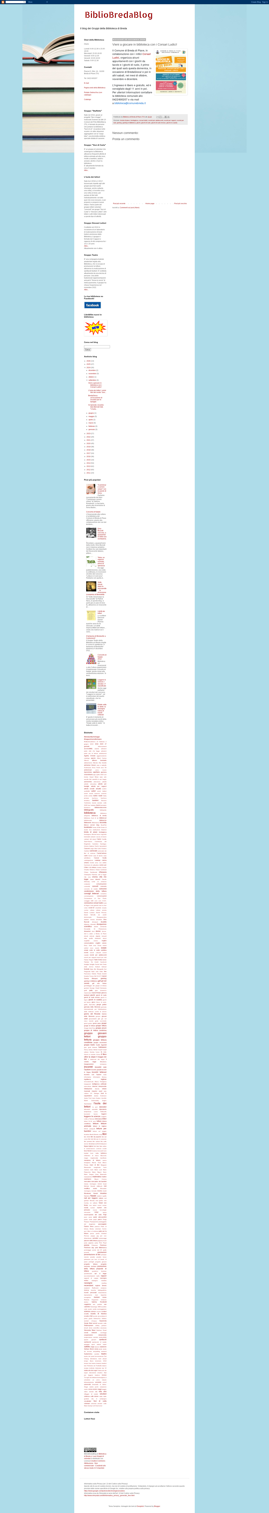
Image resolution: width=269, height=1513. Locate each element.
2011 (89, 473)
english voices (101, 943)
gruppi (104, 1023)
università (87, 1384)
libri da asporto (96, 1137)
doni (93, 931)
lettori (104, 1119)
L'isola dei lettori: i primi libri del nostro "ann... (97, 391)
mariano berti (88, 1170)
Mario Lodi (98, 1170)
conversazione (88, 896)
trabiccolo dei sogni (90, 1370)
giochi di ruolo (145, 123)
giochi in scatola (171, 123)
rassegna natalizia (99, 1280)
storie (100, 1349)
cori (92, 901)
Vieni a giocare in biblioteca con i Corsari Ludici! (95, 385)
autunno (97, 793)
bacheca (95, 798)
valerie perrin (94, 1387)
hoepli (100, 1049)
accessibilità (88, 748)
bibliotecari (102, 818)
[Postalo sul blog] (160, 117)
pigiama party (93, 1243)
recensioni (88, 1285)
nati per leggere (91, 1198)
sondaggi (103, 1332)
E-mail (86, 83)
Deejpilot (140, 1506)
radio (98, 1276)
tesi (90, 1363)
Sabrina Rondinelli (99, 1302)
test (85, 1365)
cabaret (93, 837)
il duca (98, 1054)
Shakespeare (88, 1325)
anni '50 (103, 767)
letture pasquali (89, 1128)
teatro (103, 1354)
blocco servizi (89, 825)
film (95, 969)
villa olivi (102, 1392)
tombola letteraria (95, 1368)
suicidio (96, 1354)
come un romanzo (99, 881)
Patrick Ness (89, 1226)
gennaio (92, 429)
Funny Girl (93, 976)
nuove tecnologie (100, 1210)
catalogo (97, 860)
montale (94, 1191)
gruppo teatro (89, 1045)
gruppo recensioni (100, 1042)
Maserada (103, 1174)
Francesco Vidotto (90, 974)
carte (86, 855)
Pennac (86, 1236)
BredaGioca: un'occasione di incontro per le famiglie (95, 399)
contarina (103, 893)
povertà (86, 1252)
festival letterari (100, 967)
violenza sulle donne (91, 1396)
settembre (93, 380)
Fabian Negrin (88, 960)
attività (104, 781)
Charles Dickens (89, 869)
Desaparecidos (101, 917)
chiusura (102, 872)
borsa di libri (97, 827)
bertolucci (87, 807)
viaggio (104, 1389)
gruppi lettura (101, 1026)
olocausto (87, 1212)
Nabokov (87, 1196)
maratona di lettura (92, 1160)
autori (93, 791)
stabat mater (101, 1344)
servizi (95, 1323)
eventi (86, 952)
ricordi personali (90, 1292)
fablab (104, 960)
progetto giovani (100, 1262)
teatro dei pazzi (89, 1356)
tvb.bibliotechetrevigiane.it (98, 1377)
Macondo (103, 1155)
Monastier (103, 1188)
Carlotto (86, 851)
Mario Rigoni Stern (99, 1172)
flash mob (94, 971)
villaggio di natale (91, 1394)
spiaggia (87, 1344)
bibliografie (89, 810)
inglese (103, 1079)
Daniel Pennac (101, 912)
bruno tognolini (101, 834)
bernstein (103, 805)
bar (89, 805)
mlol (105, 1186)
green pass (97, 1023)
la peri (95, 1107)
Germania (103, 988)
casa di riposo (98, 855)
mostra (99, 1191)
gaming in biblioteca (129, 123)
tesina (94, 1363)
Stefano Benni (89, 1349)
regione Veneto (101, 1285)
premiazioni (102, 1252)
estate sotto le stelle (92, 950)
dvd (85, 933)
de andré (102, 915)
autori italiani (101, 791)
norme (104, 1205)
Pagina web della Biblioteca (94, 88)
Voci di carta (99, 1401)
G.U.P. (99, 976)
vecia (90, 1389)
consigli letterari (91, 893)
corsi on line (102, 905)
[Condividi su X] (163, 117)
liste (98, 1146)
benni (98, 805)
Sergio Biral (88, 1323)
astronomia (88, 781)
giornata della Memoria (92, 1007)
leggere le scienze (92, 1116)
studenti (103, 1351)
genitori (86, 988)
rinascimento (102, 1292)
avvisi (86, 795)
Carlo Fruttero (102, 848)
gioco (93, 1002)
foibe (101, 971)
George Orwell (94, 988)
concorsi (102, 889)
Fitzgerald (87, 971)
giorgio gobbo (101, 1004)
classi (92, 879)
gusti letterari (92, 1047)
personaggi (102, 1238)
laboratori (102, 1107)
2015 (89, 460)
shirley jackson (101, 1325)
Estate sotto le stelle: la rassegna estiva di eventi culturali (102, 710)
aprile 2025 (100, 774)
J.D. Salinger (94, 1093)
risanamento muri (91, 1295)
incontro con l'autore (92, 1074)
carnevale (93, 851)
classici (97, 879)
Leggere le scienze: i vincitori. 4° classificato (102, 683)
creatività (98, 908)
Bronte (94, 834)
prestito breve (101, 1257)
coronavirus (88, 903)
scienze (93, 1311)
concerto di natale (91, 889)
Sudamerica (88, 1354)
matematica (96, 1177)
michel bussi (102, 1184)
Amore (93, 765)
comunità (87, 886)
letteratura (98, 1119)
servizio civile (102, 1323)
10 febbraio (101, 741)
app (94, 774)
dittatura (86, 924)
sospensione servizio (91, 1337)
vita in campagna (98, 1399)
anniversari (88, 770)
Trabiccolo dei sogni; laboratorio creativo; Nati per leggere (95, 1373)
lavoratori (87, 1114)
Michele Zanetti (89, 1186)
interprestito (102, 1086)
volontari (87, 1403)
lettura (99, 1121)
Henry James (88, 1049)
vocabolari (87, 1401)
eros (94, 945)
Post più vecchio (180, 204)
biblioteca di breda (99, 815)
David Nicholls (89, 915)
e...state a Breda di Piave (96, 933)
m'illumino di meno (91, 1155)
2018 (89, 450)
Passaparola (94, 1221)
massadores (88, 1177)
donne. (104, 931)
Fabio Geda (98, 960)
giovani (98, 1016)
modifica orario (90, 1188)
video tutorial (88, 1391)
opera (104, 1212)
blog (97, 825)
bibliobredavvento (100, 807)
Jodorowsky (95, 1100)
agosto (93, 758)
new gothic (99, 1200)
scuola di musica (98, 1314)
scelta (95, 1309)
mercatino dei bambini (98, 1181)
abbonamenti (102, 746)
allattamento (88, 763)
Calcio (99, 839)
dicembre (92, 370)
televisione (93, 1358)
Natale (93, 1196)
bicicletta (103, 823)
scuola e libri (88, 1316)
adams (97, 748)
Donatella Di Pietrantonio (95, 929)
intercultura (87, 1086)
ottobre (91, 377)
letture (95, 1123)
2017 (89, 453)
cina (89, 877)
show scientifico (94, 1328)
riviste (104, 1297)
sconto (99, 1311)
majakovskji (94, 1158)
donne (98, 931)
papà (95, 1219)
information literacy (100, 1077)
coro (96, 901)
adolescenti (102, 753)
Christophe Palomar (90, 874)
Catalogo (87, 99)
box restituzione (94, 830)
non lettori (93, 1205)
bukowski (87, 837)
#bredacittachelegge (92, 737)
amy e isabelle (102, 765)
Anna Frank (96, 767)
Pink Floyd (102, 1243)
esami (104, 945)
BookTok (103, 825)
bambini (95, 800)
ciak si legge (102, 874)
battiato (93, 805)
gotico (90, 1023)
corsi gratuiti (94, 905)
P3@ (104, 1214)
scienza (87, 1311)
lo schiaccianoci (89, 1148)
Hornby (92, 1052)
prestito (92, 1257)
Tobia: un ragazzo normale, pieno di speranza (101, 562)
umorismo (87, 1380)
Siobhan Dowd (101, 1330)
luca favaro (88, 1151)
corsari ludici (143, 120)
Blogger (157, 1506)
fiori (105, 969)
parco (100, 1219)
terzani (86, 1363)
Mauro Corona (100, 1179)
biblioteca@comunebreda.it (130, 103)
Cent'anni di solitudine (91, 865)
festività (86, 969)
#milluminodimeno (90, 741)
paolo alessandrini (99, 1217)
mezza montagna (90, 1184)
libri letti (90, 1139)
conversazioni (101, 896)
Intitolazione (88, 1089)
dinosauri (95, 922)
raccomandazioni (89, 1276)
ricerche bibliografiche (99, 1290)
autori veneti (88, 793)
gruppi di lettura (89, 1026)
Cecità (92, 862)
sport (93, 1344)
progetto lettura (90, 1264)
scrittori (103, 1311)
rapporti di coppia (91, 1278)
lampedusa (87, 1111)
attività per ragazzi (98, 786)
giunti (86, 1023)
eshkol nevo (88, 948)
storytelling (96, 1351)
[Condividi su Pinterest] (168, 117)
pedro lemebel (101, 1233)
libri (104, 1134)
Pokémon (103, 1245)
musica (103, 1193)
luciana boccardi (97, 1151)
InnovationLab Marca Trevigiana (95, 1081)
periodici (95, 1238)
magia (86, 1158)
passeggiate (102, 1224)
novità (86, 1207)
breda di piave (125, 120)
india (104, 1074)
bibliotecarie (88, 820)
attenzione (97, 781)
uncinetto (98, 1382)
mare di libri (94, 1165)
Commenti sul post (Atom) (129, 208)
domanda (103, 926)
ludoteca (103, 1153)
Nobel (101, 1203)
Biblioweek (87, 822)
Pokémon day (89, 1247)
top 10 (104, 1368)
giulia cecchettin (100, 1021)
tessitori (104, 1363)
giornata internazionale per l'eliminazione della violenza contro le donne (95, 1009)
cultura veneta (101, 910)
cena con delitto (100, 862)
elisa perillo (88, 938)
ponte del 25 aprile (99, 1250)
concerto (103, 886)
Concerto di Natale (93, 512)
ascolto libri (87, 779)
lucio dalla (94, 1153)
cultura (92, 910)
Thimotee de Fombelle (94, 1365)
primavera (87, 1259)
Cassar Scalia (100, 858)
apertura (96, 772)
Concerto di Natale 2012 (102, 657)
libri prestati (88, 1141)
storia (96, 1349)
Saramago (94, 1307)
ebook (86, 936)
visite (101, 1396)
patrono (97, 1226)
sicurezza (103, 1328)
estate (103, 948)
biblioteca (90, 812)
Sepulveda (102, 1321)
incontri (88, 1066)
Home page (149, 204)
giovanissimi (93, 1018)
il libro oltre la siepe (95, 1055)
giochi (138, 123)
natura (101, 1198)
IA (101, 1052)
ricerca (86, 1290)
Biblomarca (95, 822)
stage (92, 1347)
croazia (104, 908)
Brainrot (103, 830)
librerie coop (98, 1134)
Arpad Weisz (94, 777)
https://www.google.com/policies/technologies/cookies (104, 1491)
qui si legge (100, 1273)
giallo (91, 990)
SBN (99, 1307)
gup (85, 1047)
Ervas (99, 945)
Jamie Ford (87, 1098)
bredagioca (134, 120)
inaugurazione (89, 1064)
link (95, 1146)
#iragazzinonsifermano (93, 739)
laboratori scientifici (91, 1109)
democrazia (87, 917)
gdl (99, 981)
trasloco (97, 1375)
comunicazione (101, 884)
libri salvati (96, 1141)
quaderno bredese (99, 1271)
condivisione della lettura (95, 891)
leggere (103, 1114)
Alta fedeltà (102, 763)
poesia (86, 1245)
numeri (92, 1207)
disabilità (103, 922)
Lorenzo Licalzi (101, 1148)
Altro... (86, 170)
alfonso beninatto (99, 760)
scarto (90, 1309)
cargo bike (93, 848)
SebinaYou (97, 1318)
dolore (96, 926)
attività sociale (89, 788)
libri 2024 (87, 1137)
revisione (103, 1288)
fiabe (91, 969)
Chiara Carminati (101, 869)
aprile (91, 420)
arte (105, 777)
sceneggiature (101, 1309)
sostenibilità (102, 1337)
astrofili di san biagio (99, 779)
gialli (85, 990)
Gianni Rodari (96, 993)
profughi (91, 1262)
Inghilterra (87, 1079)
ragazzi (103, 1276)
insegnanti (87, 1084)
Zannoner (99, 1406)
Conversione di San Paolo (95, 898)
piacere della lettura (90, 1240)
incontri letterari (99, 1072)
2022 (89, 437)
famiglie (92, 964)
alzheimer (87, 765)
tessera (98, 1363)
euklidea (103, 950)
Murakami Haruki (91, 1193)
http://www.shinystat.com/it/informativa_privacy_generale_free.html (109, 1495)
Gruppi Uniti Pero (89, 1028)
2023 (89, 434)
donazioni (87, 931)
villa (96, 1391)
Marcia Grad (96, 1162)
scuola (86, 1314)
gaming (119, 123)
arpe (101, 777)
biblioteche (102, 820)
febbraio (92, 426)
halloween (102, 1047)
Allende (95, 763)
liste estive (103, 1146)
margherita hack (100, 1167)
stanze (97, 1347)
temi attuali (102, 1358)
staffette (87, 1347)
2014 (89, 463)
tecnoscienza (99, 1356)
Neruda (92, 1200)
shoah (86, 1328)
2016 (89, 457)
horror (97, 1052)
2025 (89, 364)
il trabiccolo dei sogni (96, 1059)
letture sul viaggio (99, 1131)
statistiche (103, 1347)
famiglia (86, 964)
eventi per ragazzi (170, 120)
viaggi (99, 1389)
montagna (87, 1191)
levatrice (86, 1134)
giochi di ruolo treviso (158, 123)
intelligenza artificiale (99, 1084)
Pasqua (86, 1221)
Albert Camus (101, 758)
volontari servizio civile (98, 1403)
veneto (94, 1389)
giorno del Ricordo (92, 1014)
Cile (85, 877)
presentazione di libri (92, 1255)
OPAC (96, 1212)
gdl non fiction (99, 983)
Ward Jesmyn (88, 1406)
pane (90, 1217)
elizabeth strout (100, 938)
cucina (86, 910)
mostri (104, 1191)
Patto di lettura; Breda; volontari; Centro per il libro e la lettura (95, 1229)
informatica (87, 1077)
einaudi (104, 936)
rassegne (88, 1283)
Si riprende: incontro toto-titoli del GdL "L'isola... (96, 407)
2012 (89, 470)
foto (105, 971)
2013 (89, 466)
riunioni (97, 1297)
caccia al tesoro (101, 837)
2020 (89, 443)
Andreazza (87, 767)
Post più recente (119, 204)
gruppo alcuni (101, 1028)
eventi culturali (95, 952)
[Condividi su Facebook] (165, 117)
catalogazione (88, 860)
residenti (87, 1288)
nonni (99, 1205)
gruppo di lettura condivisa (95, 1030)
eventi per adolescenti (155, 120)
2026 (89, 361)
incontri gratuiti (96, 1069)
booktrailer (88, 827)
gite (99, 1018)
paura (92, 1233)
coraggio (87, 901)
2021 (89, 440)
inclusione (103, 1064)
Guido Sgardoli (101, 1045)
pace (85, 1217)
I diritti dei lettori (101, 612)
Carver (90, 855)
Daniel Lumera (89, 912)
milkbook (99, 1186)
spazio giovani (90, 1339)
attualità (98, 788)
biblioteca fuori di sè (91, 818)
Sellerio (104, 1318)
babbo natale (97, 795)
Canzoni (87, 848)
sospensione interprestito (95, 1335)
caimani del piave (90, 839)
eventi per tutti (101, 957)
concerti (95, 886)
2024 (89, 368)
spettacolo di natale (99, 1342)
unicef (104, 1382)
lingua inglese (88, 1146)
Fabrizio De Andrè (91, 962)
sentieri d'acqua (90, 1321)
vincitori (103, 1394)
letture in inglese (99, 1126)
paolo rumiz (88, 1219)
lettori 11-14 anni (90, 1121)
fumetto (86, 976)
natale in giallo (101, 1196)
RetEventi (95, 1288)
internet (94, 1086)
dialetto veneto (89, 919)
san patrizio (97, 1304)
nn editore (94, 1203)
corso (86, 908)
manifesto (103, 1158)
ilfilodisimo (103, 1062)
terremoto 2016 (100, 1361)
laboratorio (102, 1109)
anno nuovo (101, 770)
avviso (90, 795)
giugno (91, 413)
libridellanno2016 (94, 1144)
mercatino (87, 1181)
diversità (93, 924)
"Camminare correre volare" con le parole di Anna (102, 489)
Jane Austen (96, 1098)
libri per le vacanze (100, 1139)
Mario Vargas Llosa (91, 1174)
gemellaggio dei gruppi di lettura (95, 985)
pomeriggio (87, 1250)
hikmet (95, 1049)
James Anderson (100, 1096)
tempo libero (88, 1361)
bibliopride (103, 810)
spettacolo (87, 1342)
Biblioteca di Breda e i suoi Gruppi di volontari (95, 1456)
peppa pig (95, 1236)
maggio (92, 416)
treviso (104, 1375)
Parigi (104, 1219)
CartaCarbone (101, 853)
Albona (86, 760)
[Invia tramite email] (157, 117)
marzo (91, 423)
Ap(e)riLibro (88, 772)
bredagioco (87, 834)
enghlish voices (91, 940)
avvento (103, 793)
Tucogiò (86, 1377)
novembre (93, 374)
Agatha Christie (89, 756)
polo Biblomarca (100, 1247)
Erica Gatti (88, 945)
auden (104, 788)
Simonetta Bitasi (89, 1330)
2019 (89, 447)
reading (104, 1283)
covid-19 (91, 908)
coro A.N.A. (102, 901)
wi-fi (94, 1406)
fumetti (104, 974)
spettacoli (102, 1340)
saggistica (87, 1304)
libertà (92, 1134)
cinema (95, 877)
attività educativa (90, 784)
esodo (97, 948)
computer (87, 884)
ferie (101, 964)
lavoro (96, 1114)
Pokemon (95, 1245)
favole (97, 964)
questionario (88, 1273)
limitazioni (103, 1144)
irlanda (97, 1089)
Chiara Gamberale (90, 872)
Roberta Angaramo (91, 1299)
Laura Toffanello (100, 1111)
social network (90, 1332)
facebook (103, 962)
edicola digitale (95, 936)
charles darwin (101, 867)
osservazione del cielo (93, 1214)
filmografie (100, 969)
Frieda (99, 974)
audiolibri (87, 791)
